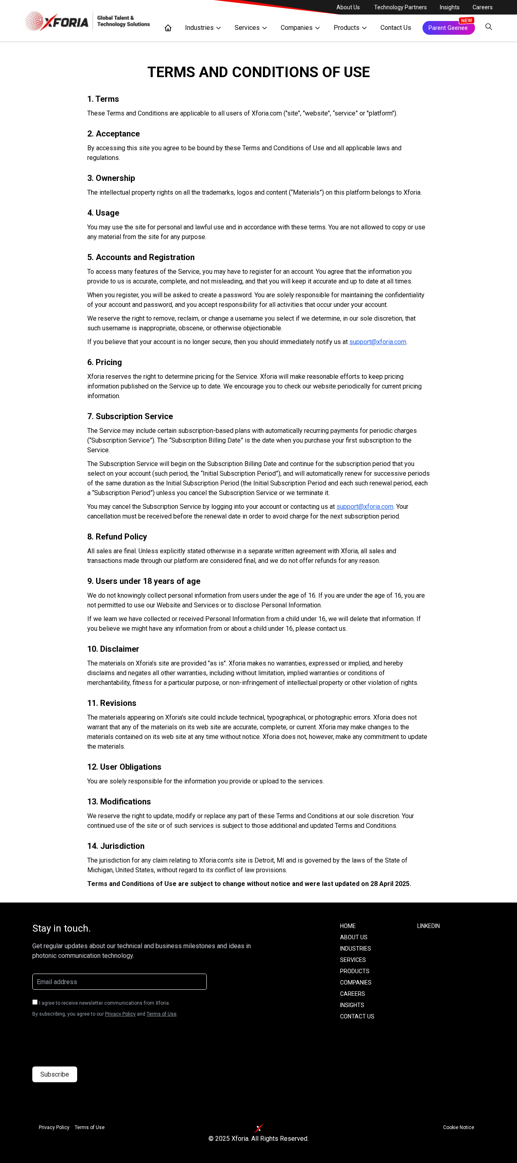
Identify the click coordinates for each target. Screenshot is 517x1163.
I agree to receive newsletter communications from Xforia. (104, 1003)
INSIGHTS (352, 1005)
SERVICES (353, 960)
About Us (348, 7)
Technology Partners (400, 7)
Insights (450, 7)
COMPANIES (356, 982)
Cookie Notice (458, 1127)
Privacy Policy (120, 1014)
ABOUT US (354, 937)
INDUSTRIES (355, 948)
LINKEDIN (428, 926)
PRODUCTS (355, 971)
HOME (348, 926)
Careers (483, 7)
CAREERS (352, 994)
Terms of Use (162, 1014)
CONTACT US (357, 1016)
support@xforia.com (377, 342)
